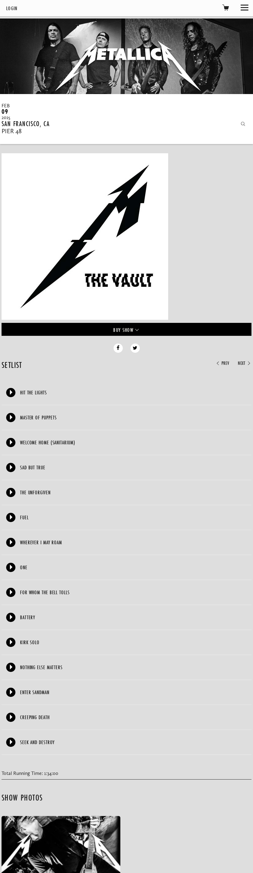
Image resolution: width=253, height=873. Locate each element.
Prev (224, 363)
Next (242, 363)
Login (12, 8)
